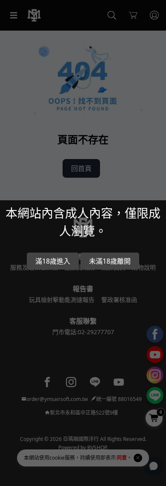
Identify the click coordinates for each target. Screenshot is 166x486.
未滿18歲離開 (110, 261)
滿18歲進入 (52, 261)
